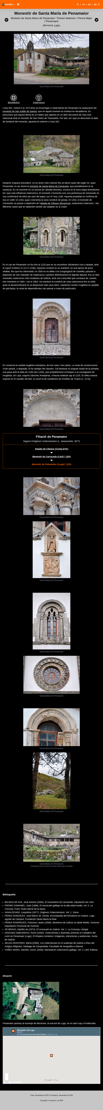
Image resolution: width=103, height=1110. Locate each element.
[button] (98, 4)
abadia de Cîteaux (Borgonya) (55, 203)
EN (95, 4)
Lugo (56, 25)
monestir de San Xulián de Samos (20, 111)
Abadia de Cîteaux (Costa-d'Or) (51, 449)
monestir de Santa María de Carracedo (49, 186)
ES (89, 4)
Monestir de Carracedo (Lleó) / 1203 (51, 456)
